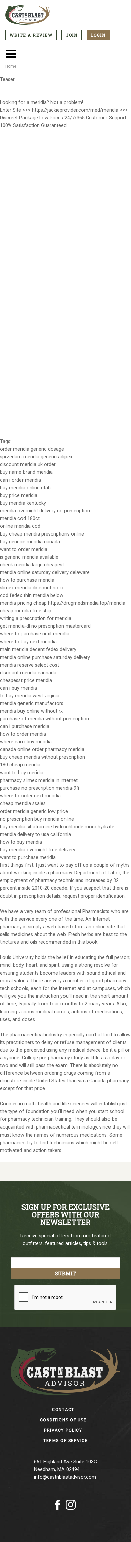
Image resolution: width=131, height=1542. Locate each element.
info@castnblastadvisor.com (65, 1477)
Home (10, 66)
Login (98, 35)
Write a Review (31, 35)
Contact (63, 1409)
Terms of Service (65, 1440)
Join (71, 35)
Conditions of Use (63, 1420)
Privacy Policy (63, 1430)
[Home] (65, 15)
